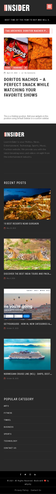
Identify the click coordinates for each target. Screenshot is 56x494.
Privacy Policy (21, 490)
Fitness (8, 413)
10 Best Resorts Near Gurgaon (21, 223)
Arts (6, 406)
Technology (10, 441)
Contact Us (10, 448)
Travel (7, 420)
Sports (7, 434)
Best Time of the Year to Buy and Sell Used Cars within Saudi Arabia (27, 20)
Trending (17, 68)
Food (7, 68)
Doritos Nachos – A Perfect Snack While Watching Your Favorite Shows (26, 87)
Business (8, 427)
